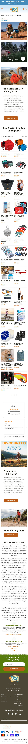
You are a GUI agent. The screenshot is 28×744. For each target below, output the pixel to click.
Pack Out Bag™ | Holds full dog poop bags (6, 193)
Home (3, 15)
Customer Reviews (6, 696)
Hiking (19, 15)
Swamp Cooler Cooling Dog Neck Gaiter (6, 282)
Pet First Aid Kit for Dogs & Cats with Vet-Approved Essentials (20, 217)
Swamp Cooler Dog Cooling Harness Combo (7, 261)
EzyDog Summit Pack (18, 173)
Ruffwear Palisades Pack (5, 153)
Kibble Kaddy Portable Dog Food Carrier (18, 364)
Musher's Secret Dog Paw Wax (6, 344)
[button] (2, 9)
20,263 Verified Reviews (14, 411)
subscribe (14, 669)
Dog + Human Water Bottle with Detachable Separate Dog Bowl (7, 218)
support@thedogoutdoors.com (14, 688)
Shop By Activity (11, 15)
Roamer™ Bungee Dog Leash (6, 302)
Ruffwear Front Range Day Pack (6, 173)
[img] (14, 409)
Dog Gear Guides (18, 694)
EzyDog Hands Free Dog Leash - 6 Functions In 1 (20, 303)
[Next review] (26, 427)
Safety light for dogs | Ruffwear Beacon (6, 240)
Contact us (4, 701)
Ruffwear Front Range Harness (19, 260)
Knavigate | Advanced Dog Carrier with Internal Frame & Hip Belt (19, 195)
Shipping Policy (18, 703)
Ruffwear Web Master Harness (19, 239)
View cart (16, 696)
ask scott (14, 648)
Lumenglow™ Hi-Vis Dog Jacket (20, 386)
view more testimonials (14, 634)
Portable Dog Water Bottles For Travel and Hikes (7, 364)
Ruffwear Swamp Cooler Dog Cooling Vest (19, 323)
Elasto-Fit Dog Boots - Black (18, 344)
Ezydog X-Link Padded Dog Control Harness (6, 387)
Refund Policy (18, 701)
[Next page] (17, 395)
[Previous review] (1, 427)
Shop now (11, 118)
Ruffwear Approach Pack (19, 153)
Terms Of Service (18, 705)
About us (3, 699)
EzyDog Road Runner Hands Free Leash (7, 323)
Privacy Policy (17, 699)
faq (14, 650)
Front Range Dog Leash (19, 281)
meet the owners (14, 646)
